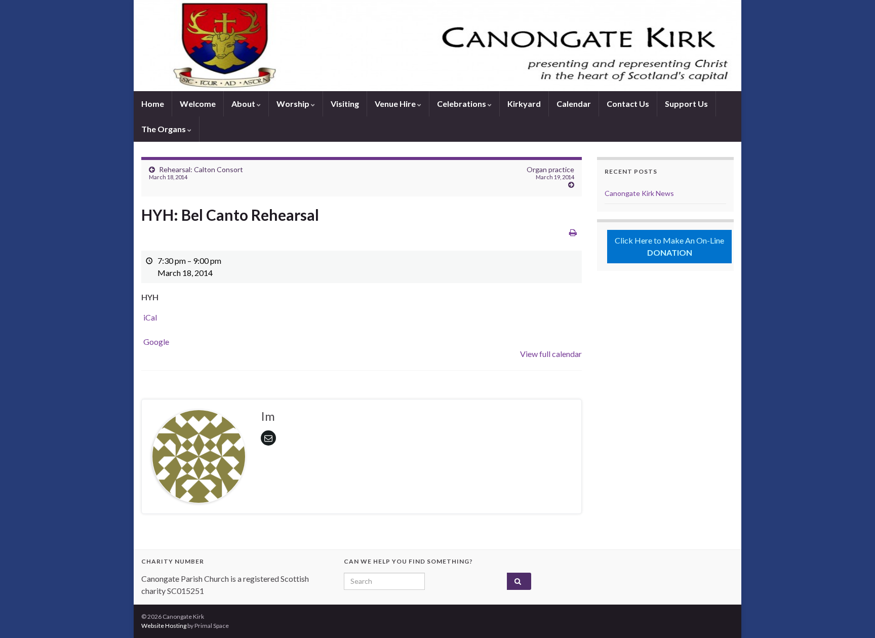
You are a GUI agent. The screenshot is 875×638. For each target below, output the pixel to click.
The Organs (164, 129)
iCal (150, 317)
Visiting (345, 103)
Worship (293, 103)
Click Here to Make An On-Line (669, 246)
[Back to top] (852, 615)
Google (156, 341)
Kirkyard (524, 103)
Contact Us (628, 103)
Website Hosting (163, 625)
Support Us (686, 103)
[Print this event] (573, 232)
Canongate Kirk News (639, 193)
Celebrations (462, 103)
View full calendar (551, 353)
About (244, 103)
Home (152, 103)
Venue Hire (396, 103)
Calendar (573, 103)
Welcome (198, 103)
